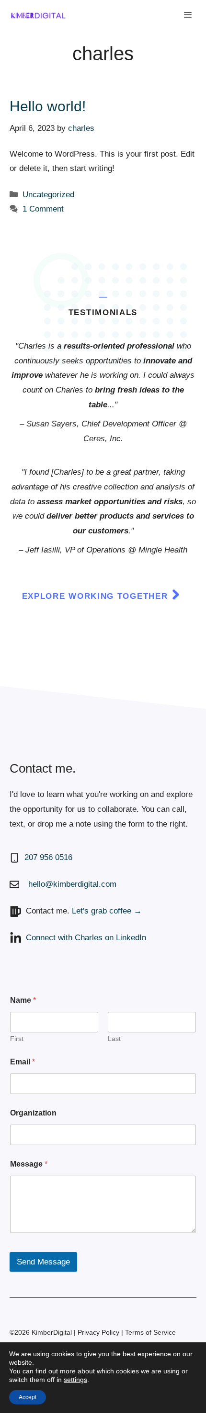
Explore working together (95, 596)
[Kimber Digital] (38, 15)
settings (75, 1379)
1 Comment (43, 208)
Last (114, 1038)
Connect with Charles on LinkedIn (86, 937)
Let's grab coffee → (107, 910)
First (16, 1038)
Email (22, 1062)
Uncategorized (48, 194)
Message (28, 1164)
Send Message (43, 1261)
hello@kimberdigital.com (72, 884)
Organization (33, 1113)
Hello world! (48, 106)
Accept (27, 1397)
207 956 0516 (48, 857)
